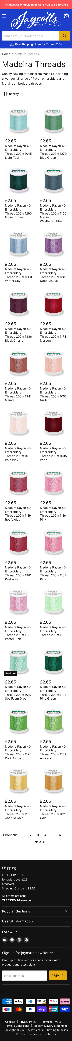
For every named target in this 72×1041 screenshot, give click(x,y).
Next (38, 842)
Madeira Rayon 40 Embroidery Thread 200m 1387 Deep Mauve (53, 275)
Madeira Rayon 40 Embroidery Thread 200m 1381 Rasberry (18, 573)
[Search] (64, 36)
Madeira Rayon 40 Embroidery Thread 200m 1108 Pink (53, 573)
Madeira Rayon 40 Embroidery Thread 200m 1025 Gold (53, 812)
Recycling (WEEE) (52, 1021)
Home (6, 54)
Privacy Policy (28, 1021)
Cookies (10, 1021)
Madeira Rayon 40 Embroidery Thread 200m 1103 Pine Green (53, 692)
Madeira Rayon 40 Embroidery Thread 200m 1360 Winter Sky (18, 275)
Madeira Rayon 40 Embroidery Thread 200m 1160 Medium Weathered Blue (53, 213)
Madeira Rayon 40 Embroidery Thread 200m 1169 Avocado (53, 752)
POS (18, 1034)
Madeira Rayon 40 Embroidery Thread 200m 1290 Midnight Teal (18, 211)
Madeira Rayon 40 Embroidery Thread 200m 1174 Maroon (53, 334)
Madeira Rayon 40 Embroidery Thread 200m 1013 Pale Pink (18, 454)
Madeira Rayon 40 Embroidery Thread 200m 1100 (53, 631)
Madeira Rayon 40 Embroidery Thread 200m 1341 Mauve (18, 394)
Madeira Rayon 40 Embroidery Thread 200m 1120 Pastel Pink (18, 633)
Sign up (57, 975)
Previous (11, 835)
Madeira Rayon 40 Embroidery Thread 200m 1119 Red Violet (18, 513)
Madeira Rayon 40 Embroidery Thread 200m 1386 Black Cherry (18, 334)
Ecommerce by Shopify (41, 1034)
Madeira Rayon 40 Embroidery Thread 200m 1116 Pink (53, 513)
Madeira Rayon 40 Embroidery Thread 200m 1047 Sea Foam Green (18, 692)
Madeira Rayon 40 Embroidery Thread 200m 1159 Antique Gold (18, 812)
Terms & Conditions (17, 1025)
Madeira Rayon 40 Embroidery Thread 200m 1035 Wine (53, 454)
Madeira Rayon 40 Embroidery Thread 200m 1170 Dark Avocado (18, 752)
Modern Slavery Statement (50, 1025)
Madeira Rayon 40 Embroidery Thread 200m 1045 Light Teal (18, 151)
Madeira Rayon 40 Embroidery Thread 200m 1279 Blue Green (53, 151)
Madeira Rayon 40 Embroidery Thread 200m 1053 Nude (53, 394)
